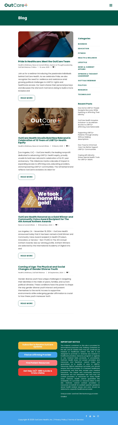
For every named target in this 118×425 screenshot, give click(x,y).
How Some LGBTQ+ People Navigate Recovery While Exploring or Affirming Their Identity (89, 111)
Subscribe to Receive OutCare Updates (37, 345)
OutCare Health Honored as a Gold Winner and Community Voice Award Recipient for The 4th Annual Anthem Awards (45, 219)
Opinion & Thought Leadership (61, 65)
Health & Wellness (25, 65)
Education (83, 48)
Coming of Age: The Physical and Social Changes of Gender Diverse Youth (41, 268)
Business (82, 44)
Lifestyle (82, 62)
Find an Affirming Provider (37, 354)
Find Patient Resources (38, 362)
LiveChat (75, 394)
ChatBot (64, 396)
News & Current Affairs (40, 65)
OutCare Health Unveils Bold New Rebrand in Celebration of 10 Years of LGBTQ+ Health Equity (44, 140)
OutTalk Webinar (24, 67)
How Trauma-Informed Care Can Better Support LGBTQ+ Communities (88, 147)
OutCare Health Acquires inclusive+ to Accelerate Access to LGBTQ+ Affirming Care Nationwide (88, 123)
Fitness (82, 53)
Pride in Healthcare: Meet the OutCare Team (44, 61)
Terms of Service (76, 419)
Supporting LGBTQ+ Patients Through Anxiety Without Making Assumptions (88, 135)
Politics (34, 67)
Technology (84, 94)
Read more (27, 98)
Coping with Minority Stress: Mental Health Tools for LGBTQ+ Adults (89, 157)
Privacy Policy (60, 419)
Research (82, 90)
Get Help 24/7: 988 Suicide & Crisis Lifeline (37, 372)
